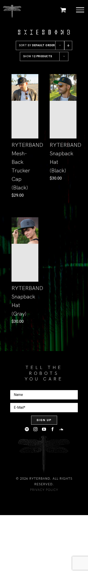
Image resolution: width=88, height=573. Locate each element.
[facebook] (53, 429)
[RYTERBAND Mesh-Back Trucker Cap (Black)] (25, 106)
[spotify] (27, 429)
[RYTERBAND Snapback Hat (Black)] (63, 106)
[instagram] (35, 429)
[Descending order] (68, 45)
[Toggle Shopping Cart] (63, 10)
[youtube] (44, 429)
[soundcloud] (61, 429)
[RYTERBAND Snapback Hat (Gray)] (25, 249)
